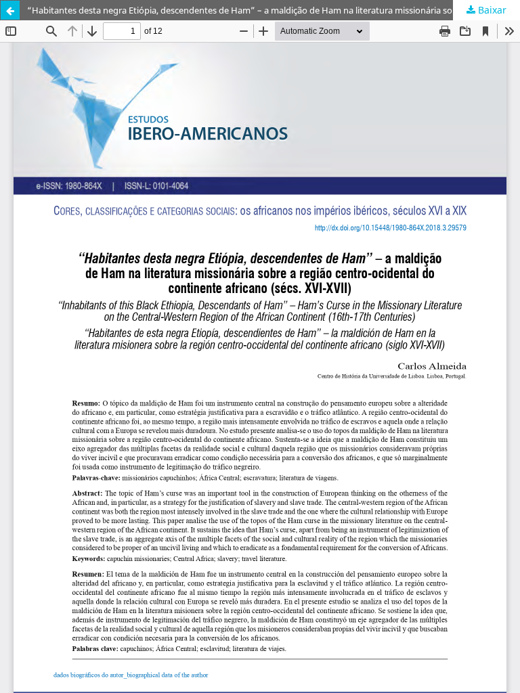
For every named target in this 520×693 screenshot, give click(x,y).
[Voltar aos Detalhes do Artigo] (10, 10)
